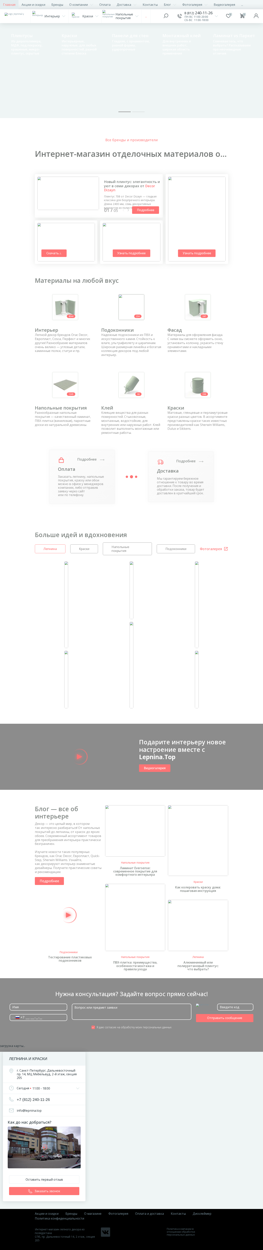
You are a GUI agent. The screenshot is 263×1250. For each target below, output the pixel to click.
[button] (128, 210)
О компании (78, 5)
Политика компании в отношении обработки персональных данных (181, 1231)
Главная (9, 5)
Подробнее (87, 459)
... (242, 5)
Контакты (150, 5)
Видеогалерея (224, 5)
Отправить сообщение (224, 1018)
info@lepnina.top (29, 1110)
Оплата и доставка (149, 1214)
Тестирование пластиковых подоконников (70, 959)
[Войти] (256, 16)
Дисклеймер (202, 1214)
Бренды (57, 5)
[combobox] (17, 1017)
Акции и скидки (33, 5)
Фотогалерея (192, 5)
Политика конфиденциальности (59, 1218)
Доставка (124, 5)
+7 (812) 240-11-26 (33, 1099)
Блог (167, 5)
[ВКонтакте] (105, 1232)
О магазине (92, 1214)
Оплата (105, 5)
